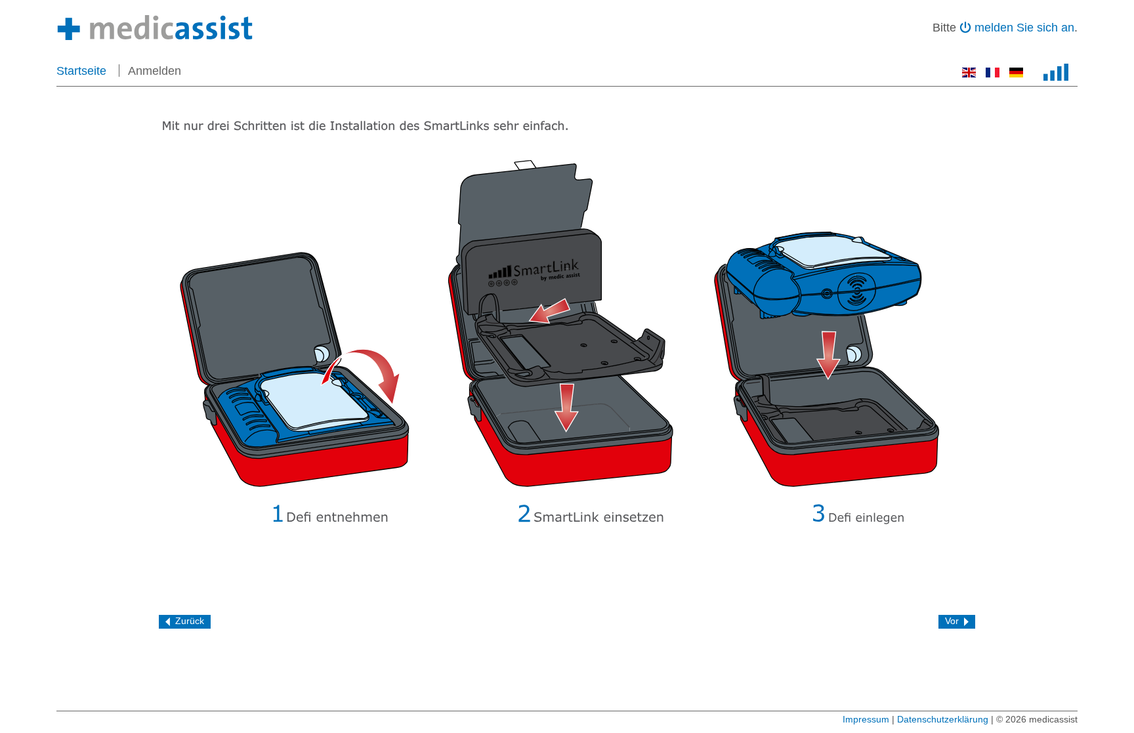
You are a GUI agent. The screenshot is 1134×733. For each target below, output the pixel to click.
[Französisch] (994, 73)
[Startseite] (154, 27)
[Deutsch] (1016, 73)
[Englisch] (970, 73)
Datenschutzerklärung (942, 719)
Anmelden (154, 70)
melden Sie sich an (1024, 27)
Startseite (81, 70)
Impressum (866, 719)
